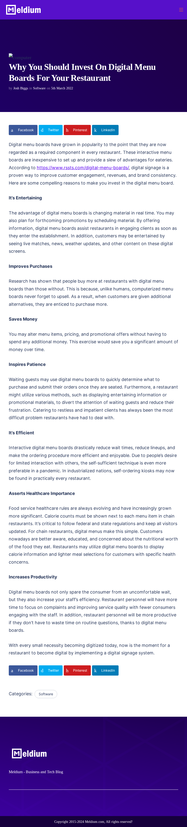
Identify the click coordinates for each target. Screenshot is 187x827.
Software (39, 88)
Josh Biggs (20, 88)
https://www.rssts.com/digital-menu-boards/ (83, 167)
